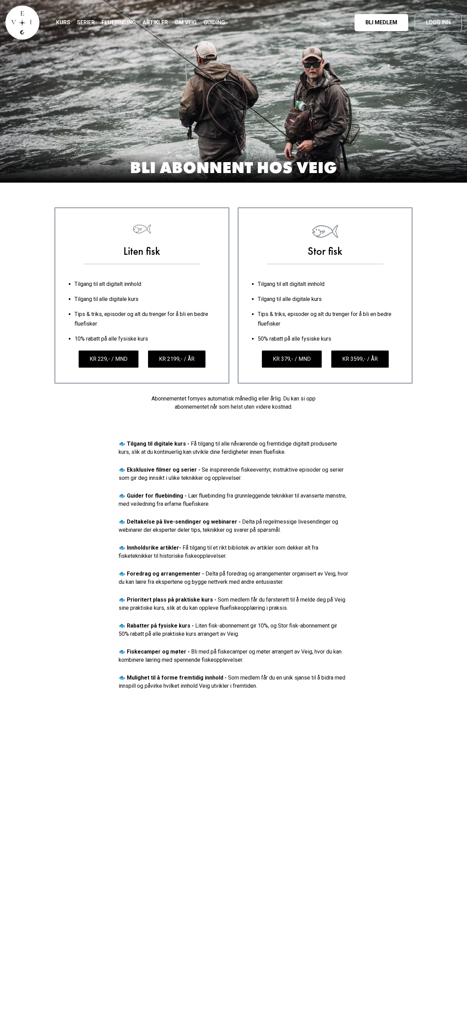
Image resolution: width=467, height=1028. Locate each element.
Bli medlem (381, 22)
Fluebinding (119, 22)
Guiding (214, 22)
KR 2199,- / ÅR (177, 359)
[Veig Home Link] (22, 22)
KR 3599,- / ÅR (360, 359)
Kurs (63, 22)
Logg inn (438, 22)
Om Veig (186, 22)
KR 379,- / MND (292, 359)
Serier (86, 22)
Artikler (155, 22)
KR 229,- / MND (109, 359)
